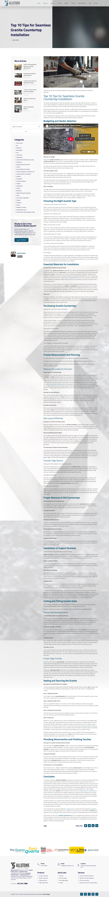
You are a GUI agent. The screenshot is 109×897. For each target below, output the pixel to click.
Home (38, 3)
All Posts (20, 256)
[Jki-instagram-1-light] (85, 894)
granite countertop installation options (56, 384)
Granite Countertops (62, 309)
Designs (66, 3)
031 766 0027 (22, 240)
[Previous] (16, 115)
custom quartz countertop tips (68, 278)
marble (68, 809)
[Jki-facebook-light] (81, 894)
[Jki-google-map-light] (96, 894)
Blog (90, 3)
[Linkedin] (93, 894)
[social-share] (85, 825)
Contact (96, 3)
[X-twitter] (89, 894)
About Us (45, 3)
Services (52, 3)
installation (95, 109)
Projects (73, 3)
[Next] (35, 115)
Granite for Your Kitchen (60, 204)
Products (59, 3)
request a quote (63, 815)
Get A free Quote (82, 3)
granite (65, 111)
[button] (39, 126)
